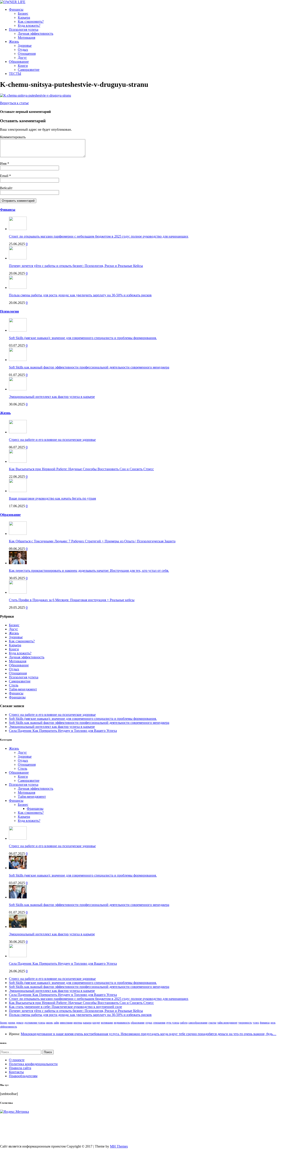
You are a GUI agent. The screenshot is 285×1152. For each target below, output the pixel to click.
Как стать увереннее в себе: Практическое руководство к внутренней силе (65, 1007)
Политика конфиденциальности (33, 1064)
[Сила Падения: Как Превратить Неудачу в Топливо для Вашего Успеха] (18, 956)
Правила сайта (20, 1068)
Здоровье (25, 45)
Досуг (22, 57)
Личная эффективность (35, 33)
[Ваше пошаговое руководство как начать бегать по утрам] (18, 491)
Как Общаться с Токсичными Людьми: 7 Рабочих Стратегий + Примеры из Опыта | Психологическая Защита (92, 541)
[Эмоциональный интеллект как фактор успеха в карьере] (18, 389)
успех (256, 1022)
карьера (87, 1022)
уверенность (245, 1022)
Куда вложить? (29, 25)
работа (183, 1022)
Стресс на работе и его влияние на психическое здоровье (52, 440)
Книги (23, 65)
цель (273, 1022)
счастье (212, 1022)
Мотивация (26, 37)
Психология (9, 311)
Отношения (27, 53)
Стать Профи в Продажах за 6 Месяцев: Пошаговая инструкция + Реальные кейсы (71, 600)
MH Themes (119, 1146)
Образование (19, 61)
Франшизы (17, 697)
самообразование (198, 1022)
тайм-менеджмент (227, 1022)
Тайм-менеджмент (23, 689)
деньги (19, 1022)
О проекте (16, 1060)
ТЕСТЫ (15, 73)
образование (138, 1022)
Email (4, 176)
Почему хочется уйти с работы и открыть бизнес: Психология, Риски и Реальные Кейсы (76, 266)
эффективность (8, 1026)
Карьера (24, 17)
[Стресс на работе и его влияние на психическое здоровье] (18, 432)
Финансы (16, 9)
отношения (159, 1022)
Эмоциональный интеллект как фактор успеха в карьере (52, 397)
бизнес (3, 1022)
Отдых (23, 49)
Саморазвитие (28, 69)
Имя (3, 163)
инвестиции (66, 1022)
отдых (148, 1022)
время (11, 1022)
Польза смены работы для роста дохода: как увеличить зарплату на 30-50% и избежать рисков (80, 295)
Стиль (13, 685)
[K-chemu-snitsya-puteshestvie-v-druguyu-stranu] (35, 95)
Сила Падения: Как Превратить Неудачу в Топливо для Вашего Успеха (63, 731)
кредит (96, 1022)
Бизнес (23, 13)
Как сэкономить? (31, 21)
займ (56, 1022)
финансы (265, 1022)
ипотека (77, 1022)
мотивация (107, 1022)
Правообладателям (23, 1076)
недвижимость (122, 1022)
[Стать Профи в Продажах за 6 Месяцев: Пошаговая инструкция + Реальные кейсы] (18, 592)
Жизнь (14, 41)
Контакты (16, 1072)
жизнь (49, 1022)
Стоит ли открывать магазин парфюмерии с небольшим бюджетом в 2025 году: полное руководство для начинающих (98, 236)
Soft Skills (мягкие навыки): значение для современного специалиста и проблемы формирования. (83, 338)
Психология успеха (23, 29)
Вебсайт (6, 188)
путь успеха (172, 1022)
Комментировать (13, 137)
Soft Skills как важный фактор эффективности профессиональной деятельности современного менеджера (89, 367)
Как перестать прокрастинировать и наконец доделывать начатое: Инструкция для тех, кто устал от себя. (89, 570)
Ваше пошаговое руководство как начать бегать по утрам (52, 498)
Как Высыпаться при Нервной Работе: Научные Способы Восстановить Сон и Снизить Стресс (81, 469)
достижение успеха (34, 1022)
